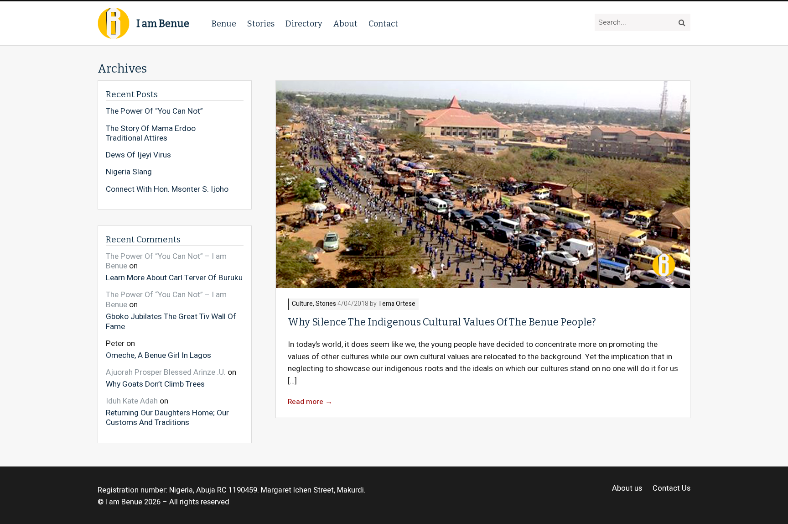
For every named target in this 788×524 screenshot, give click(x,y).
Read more (310, 402)
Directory (303, 24)
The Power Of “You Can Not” (154, 111)
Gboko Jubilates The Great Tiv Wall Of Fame (171, 321)
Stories (261, 24)
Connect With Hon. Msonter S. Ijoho (167, 189)
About (345, 24)
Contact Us (671, 489)
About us (627, 489)
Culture (302, 304)
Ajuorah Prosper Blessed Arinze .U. (166, 372)
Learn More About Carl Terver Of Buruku (174, 277)
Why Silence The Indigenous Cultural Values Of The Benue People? (442, 322)
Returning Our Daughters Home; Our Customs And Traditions (167, 417)
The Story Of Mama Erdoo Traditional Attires (151, 133)
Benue (224, 24)
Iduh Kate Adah (132, 401)
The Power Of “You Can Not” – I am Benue (166, 261)
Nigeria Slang (129, 172)
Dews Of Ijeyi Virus (138, 155)
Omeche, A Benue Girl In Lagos (158, 355)
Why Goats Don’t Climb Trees (155, 383)
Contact (383, 24)
